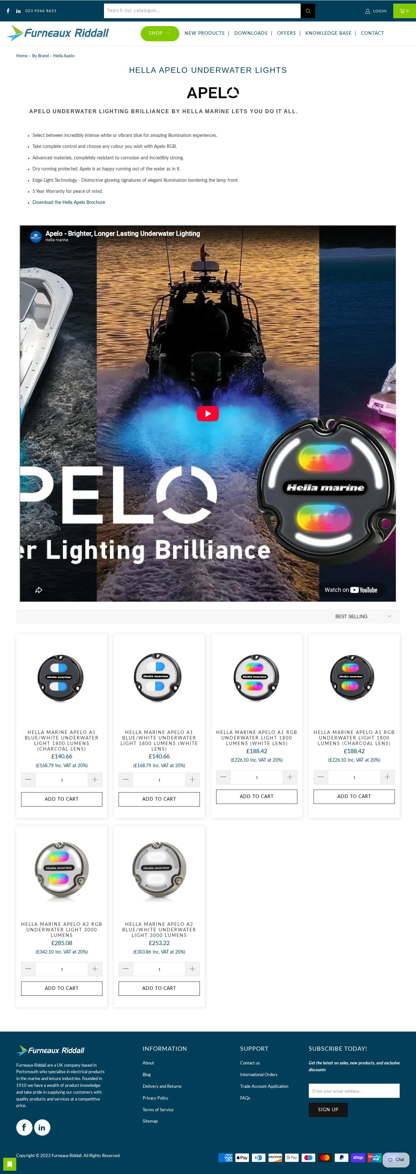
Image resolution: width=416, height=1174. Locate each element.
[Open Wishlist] (9, 1164)
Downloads (251, 33)
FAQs (245, 1098)
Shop (155, 33)
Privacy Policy (155, 1098)
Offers (286, 33)
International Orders (259, 1075)
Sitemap (150, 1121)
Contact (372, 33)
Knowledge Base (329, 33)
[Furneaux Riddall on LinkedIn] (17, 11)
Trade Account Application (264, 1087)
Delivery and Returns (162, 1087)
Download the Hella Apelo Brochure (68, 202)
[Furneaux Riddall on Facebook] (7, 11)
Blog (147, 1075)
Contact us (250, 1063)
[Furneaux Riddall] (57, 34)
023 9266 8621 (41, 11)
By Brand (40, 56)
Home (22, 56)
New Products (205, 33)
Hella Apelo (63, 56)
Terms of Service (158, 1110)
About (148, 1063)
